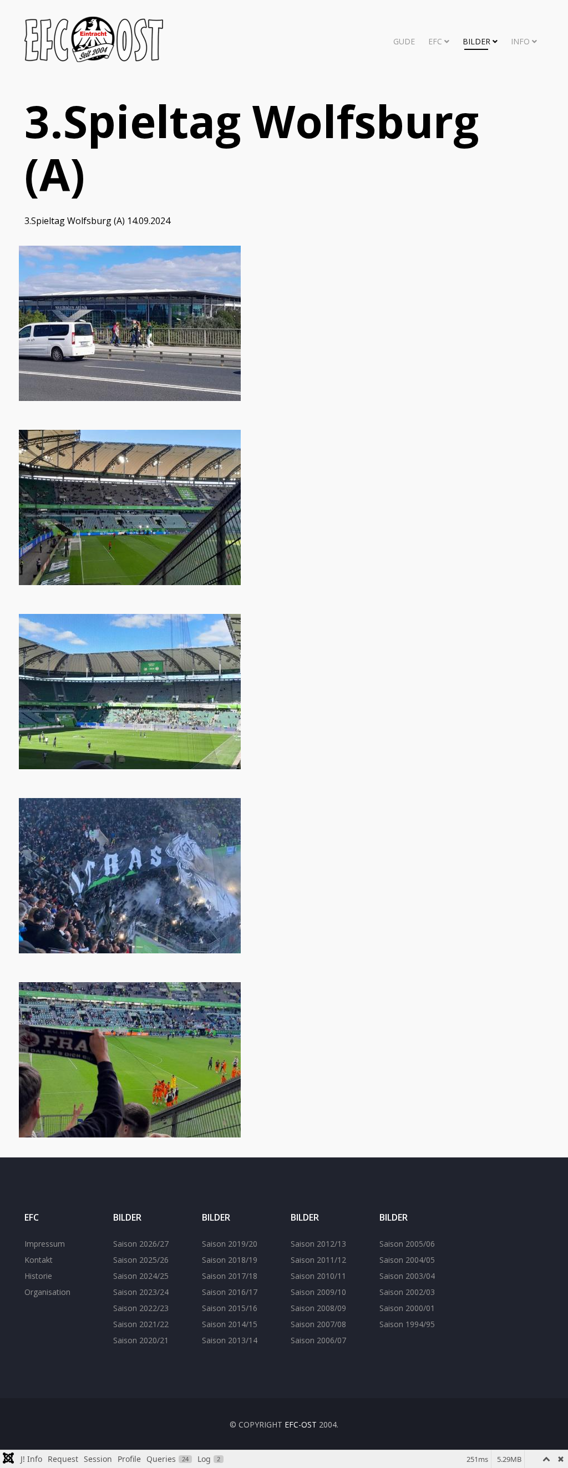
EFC (435, 41)
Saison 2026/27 (141, 1243)
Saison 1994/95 (407, 1324)
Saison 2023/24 (141, 1292)
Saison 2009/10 (318, 1292)
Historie (38, 1276)
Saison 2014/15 (229, 1324)
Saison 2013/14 (229, 1340)
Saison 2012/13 (318, 1243)
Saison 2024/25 (141, 1276)
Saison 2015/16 (229, 1308)
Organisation (47, 1292)
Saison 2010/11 (318, 1276)
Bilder (476, 41)
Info (520, 41)
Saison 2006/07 (318, 1340)
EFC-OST (301, 1424)
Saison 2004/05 (407, 1259)
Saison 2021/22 (141, 1324)
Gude (404, 41)
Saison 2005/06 (407, 1243)
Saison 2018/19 (229, 1259)
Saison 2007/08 (318, 1324)
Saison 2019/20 (229, 1243)
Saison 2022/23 (141, 1308)
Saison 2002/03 (407, 1292)
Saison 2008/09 (318, 1308)
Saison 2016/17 (229, 1292)
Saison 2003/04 (407, 1276)
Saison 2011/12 (318, 1259)
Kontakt (38, 1259)
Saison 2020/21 (141, 1340)
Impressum (44, 1243)
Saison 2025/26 (141, 1259)
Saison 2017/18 (229, 1276)
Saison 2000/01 (407, 1308)
